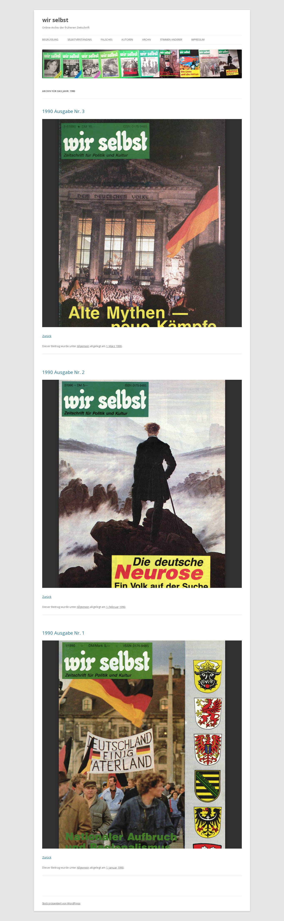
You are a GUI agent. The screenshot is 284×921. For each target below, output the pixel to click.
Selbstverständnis (80, 39)
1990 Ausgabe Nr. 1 (63, 633)
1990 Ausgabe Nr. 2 (63, 372)
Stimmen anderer (171, 39)
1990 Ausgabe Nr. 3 (63, 111)
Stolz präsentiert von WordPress (61, 903)
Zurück (46, 336)
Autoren (127, 39)
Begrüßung (50, 39)
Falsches (106, 39)
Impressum (198, 39)
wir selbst (55, 20)
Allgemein (83, 346)
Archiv (146, 39)
